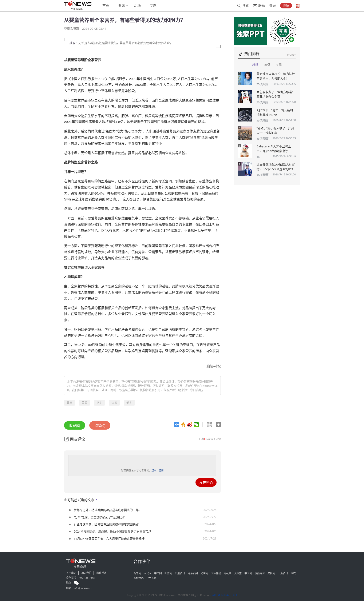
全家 (114, 403)
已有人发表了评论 (210, 439)
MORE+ (291, 54)
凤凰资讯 (180, 573)
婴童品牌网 (71, 29)
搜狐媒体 (260, 573)
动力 (129, 403)
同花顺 (227, 573)
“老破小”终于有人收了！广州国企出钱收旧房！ (275, 130)
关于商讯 (71, 573)
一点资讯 (283, 573)
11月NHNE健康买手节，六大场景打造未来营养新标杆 (109, 539)
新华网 (137, 573)
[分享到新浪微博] (190, 424)
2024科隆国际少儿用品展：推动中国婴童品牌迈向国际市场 (112, 531)
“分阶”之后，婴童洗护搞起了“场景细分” (99, 517)
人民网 (147, 573)
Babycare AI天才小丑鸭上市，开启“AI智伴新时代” (274, 148)
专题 (153, 5)
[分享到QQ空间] (183, 424)
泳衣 (293, 573)
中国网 (248, 573)
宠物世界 (139, 578)
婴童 (69, 403)
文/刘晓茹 (263, 84)
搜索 (245, 5)
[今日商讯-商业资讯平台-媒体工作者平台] (77, 5)
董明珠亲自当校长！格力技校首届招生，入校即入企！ (276, 76)
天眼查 (238, 573)
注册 (161, 470)
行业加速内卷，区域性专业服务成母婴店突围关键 (106, 524)
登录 (272, 5)
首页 (105, 5)
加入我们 (86, 573)
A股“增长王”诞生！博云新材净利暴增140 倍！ (275, 112)
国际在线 (216, 573)
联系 (261, 5)
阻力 (99, 403)
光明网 (204, 573)
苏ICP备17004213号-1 (224, 595)
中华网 (158, 573)
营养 (84, 403)
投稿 (286, 5)
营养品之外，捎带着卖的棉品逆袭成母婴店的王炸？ (108, 510)
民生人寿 (151, 578)
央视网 (271, 573)
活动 (137, 5)
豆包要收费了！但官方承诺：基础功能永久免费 (276, 94)
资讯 (121, 5)
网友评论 (77, 439)
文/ (258, 156)
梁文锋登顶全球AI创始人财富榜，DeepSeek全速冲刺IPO (276, 166)
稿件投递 (101, 573)
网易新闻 (193, 573)
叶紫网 (168, 573)
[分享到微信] (196, 424)
